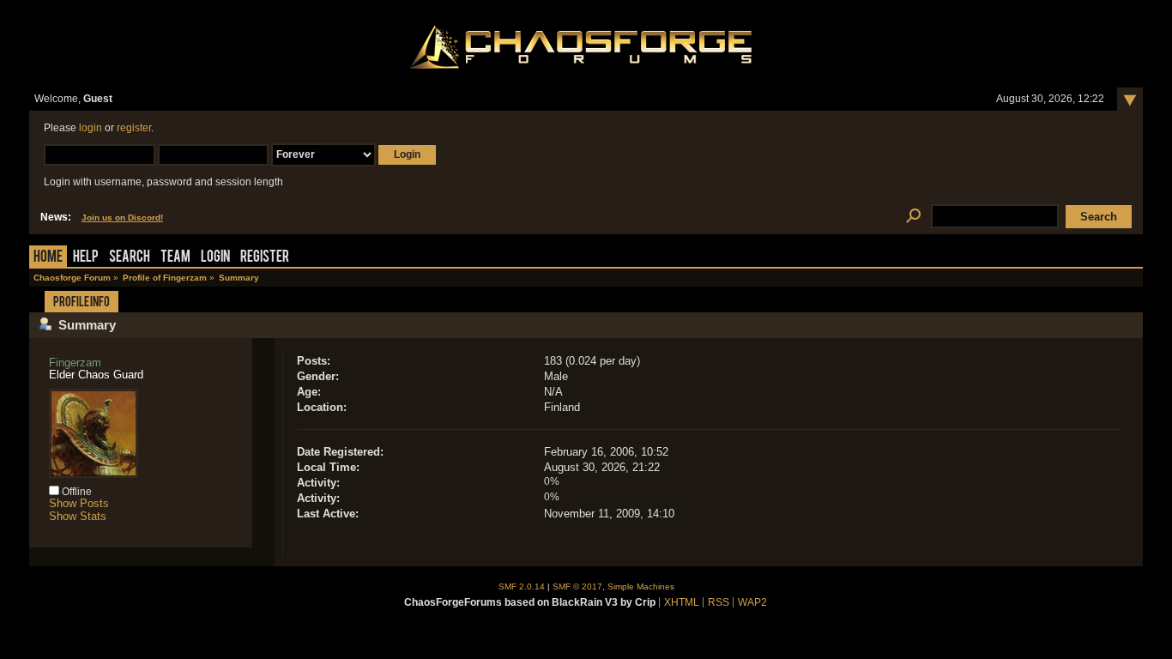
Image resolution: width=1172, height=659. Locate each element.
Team (175, 257)
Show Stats (77, 516)
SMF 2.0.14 (521, 586)
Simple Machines (640, 586)
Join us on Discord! (122, 217)
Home (48, 257)
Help (86, 257)
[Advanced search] (913, 216)
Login (215, 257)
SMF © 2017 (577, 586)
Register (264, 257)
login (90, 128)
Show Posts (79, 503)
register (134, 128)
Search (129, 257)
